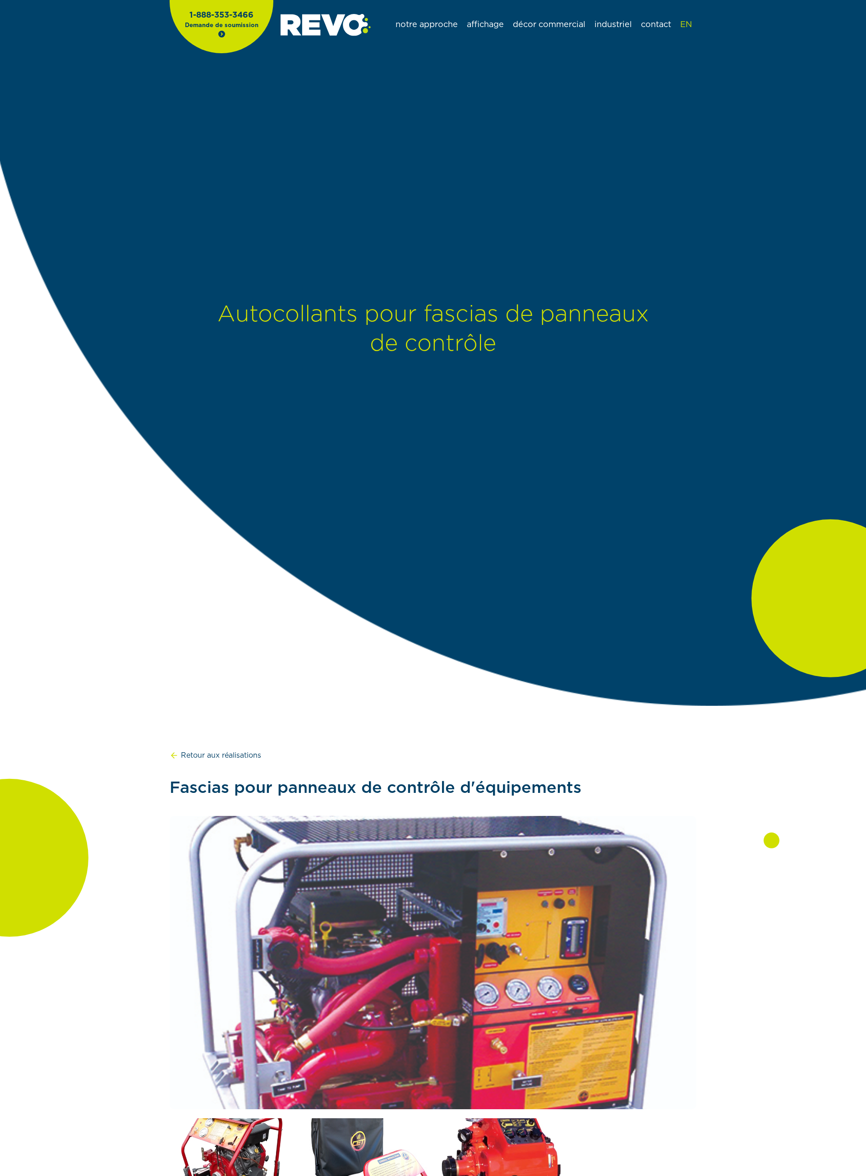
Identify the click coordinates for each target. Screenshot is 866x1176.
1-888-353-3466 (221, 15)
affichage (485, 25)
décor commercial (549, 25)
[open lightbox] (433, 962)
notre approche (427, 25)
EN (686, 25)
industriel (613, 25)
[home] (326, 25)
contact (656, 25)
